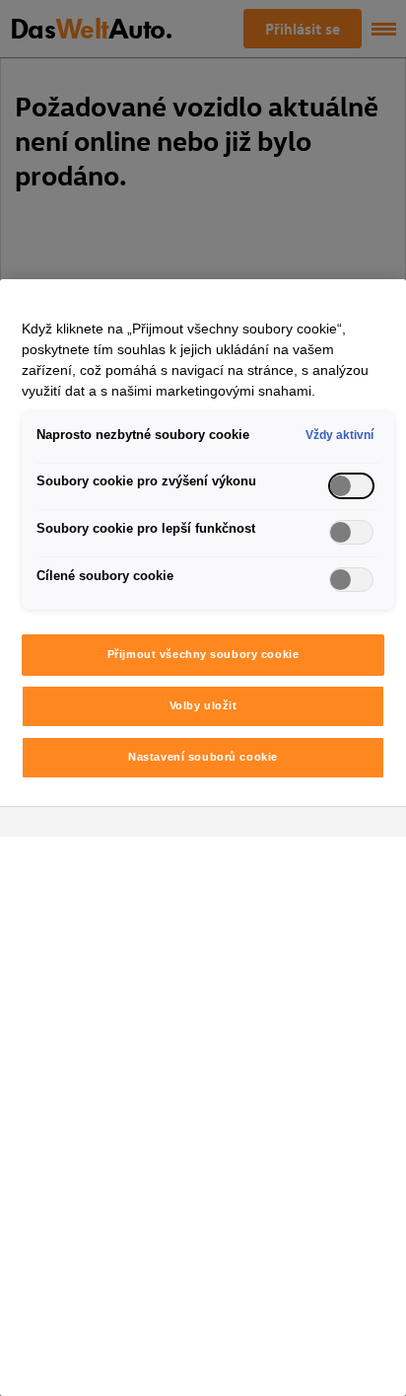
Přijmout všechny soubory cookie (203, 654)
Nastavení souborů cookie (203, 757)
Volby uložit (203, 705)
